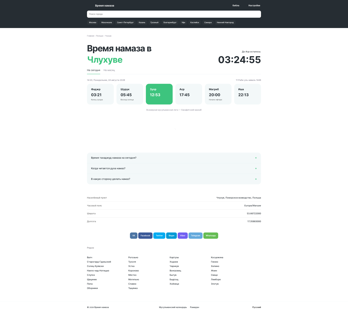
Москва (92, 22)
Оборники (92, 288)
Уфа (183, 22)
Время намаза (104, 5)
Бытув (173, 275)
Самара (208, 22)
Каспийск (194, 22)
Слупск (91, 275)
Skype (171, 235)
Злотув (215, 283)
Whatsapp (211, 235)
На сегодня (93, 70)
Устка (131, 266)
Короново (133, 270)
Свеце (214, 275)
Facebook (145, 235)
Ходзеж (174, 261)
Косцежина (217, 257)
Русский (256, 307)
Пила (90, 283)
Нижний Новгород (225, 22)
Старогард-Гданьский (99, 261)
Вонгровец (175, 270)
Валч (89, 257)
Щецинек (92, 279)
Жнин (214, 270)
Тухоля (132, 261)
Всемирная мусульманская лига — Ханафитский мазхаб (174, 110)
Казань (142, 22)
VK (133, 235)
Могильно (133, 279)
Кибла (236, 5)
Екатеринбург (170, 22)
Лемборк (216, 279)
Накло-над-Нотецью (98, 270)
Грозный (154, 22)
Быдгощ (174, 279)
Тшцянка (133, 288)
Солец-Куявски (95, 266)
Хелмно (215, 266)
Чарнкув (174, 266)
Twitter (159, 235)
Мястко (132, 275)
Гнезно (214, 261)
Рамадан (194, 307)
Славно (132, 283)
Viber (182, 235)
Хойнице (174, 283)
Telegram (195, 235)
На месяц (109, 70)
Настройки (254, 5)
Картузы (174, 257)
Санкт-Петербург (125, 22)
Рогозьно (133, 257)
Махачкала (106, 22)
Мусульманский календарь (173, 307)
